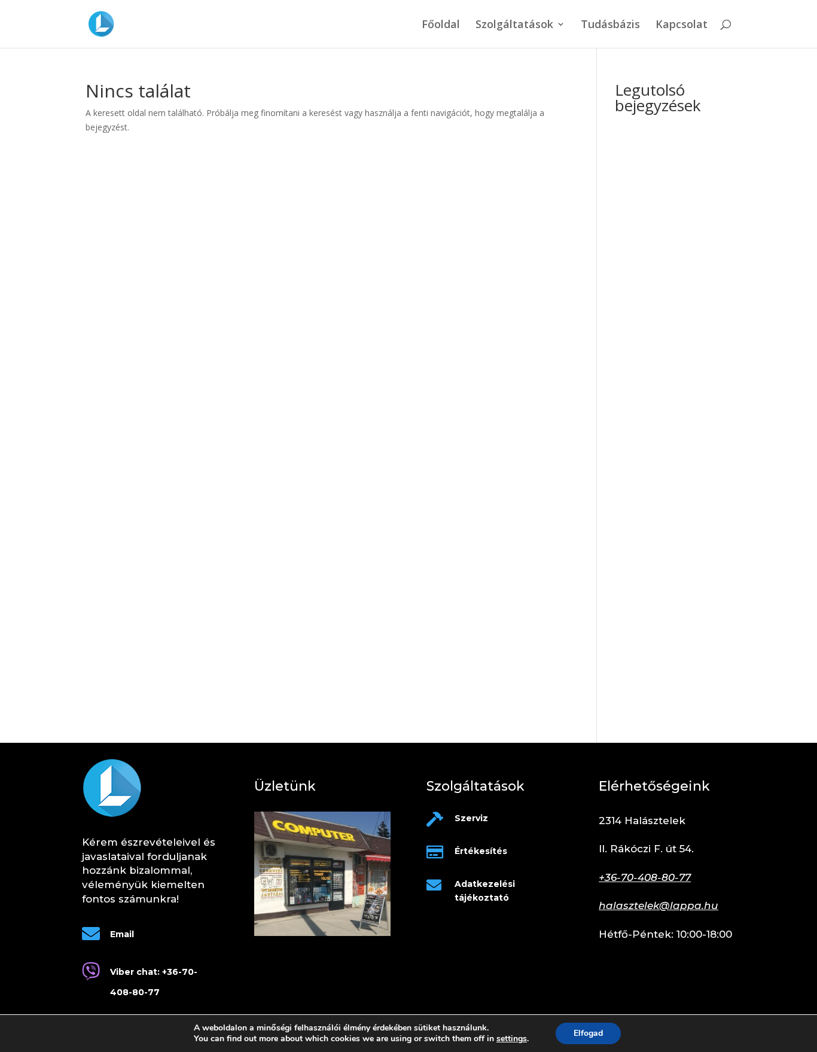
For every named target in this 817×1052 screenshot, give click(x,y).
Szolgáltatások (514, 25)
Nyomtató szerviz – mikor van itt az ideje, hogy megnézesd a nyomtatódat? (673, 271)
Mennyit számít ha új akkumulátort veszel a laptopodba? (657, 686)
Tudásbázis (610, 25)
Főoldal (441, 25)
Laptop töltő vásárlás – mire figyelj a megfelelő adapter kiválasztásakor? (669, 350)
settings (511, 1038)
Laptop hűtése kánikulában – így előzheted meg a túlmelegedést (671, 430)
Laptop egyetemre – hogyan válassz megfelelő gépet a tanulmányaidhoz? (670, 223)
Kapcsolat (682, 25)
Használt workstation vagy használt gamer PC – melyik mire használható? (668, 476)
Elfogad (588, 1033)
